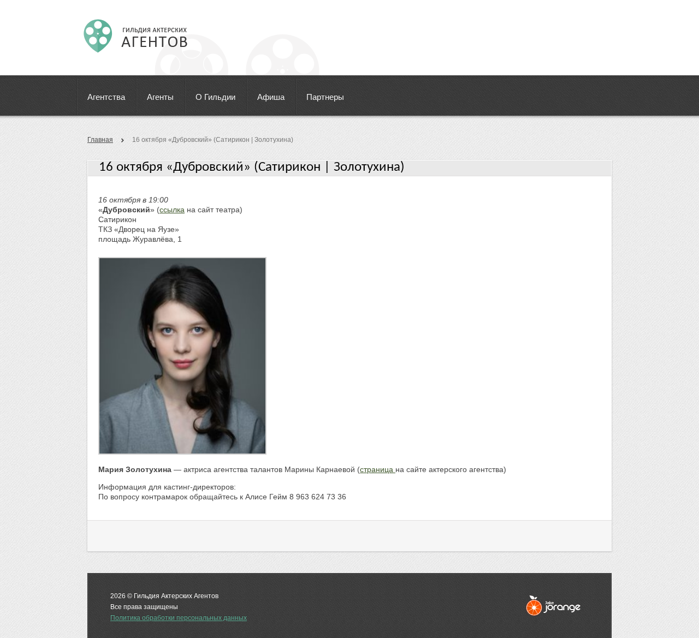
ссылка (172, 209)
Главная (100, 140)
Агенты (160, 97)
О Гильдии (215, 97)
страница (377, 469)
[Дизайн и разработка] (553, 605)
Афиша (271, 97)
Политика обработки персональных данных (178, 618)
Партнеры (325, 97)
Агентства (106, 97)
